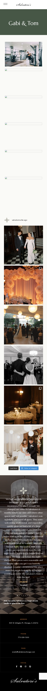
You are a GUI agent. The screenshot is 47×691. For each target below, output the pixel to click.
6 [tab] (28, 595)
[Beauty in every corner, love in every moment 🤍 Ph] (23, 245)
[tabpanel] (23, 543)
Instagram (25, 666)
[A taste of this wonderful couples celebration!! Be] (23, 365)
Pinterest (21, 666)
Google (30, 666)
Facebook (16, 666)
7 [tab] (30, 595)
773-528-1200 (23, 637)
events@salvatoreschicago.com (23, 652)
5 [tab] (26, 595)
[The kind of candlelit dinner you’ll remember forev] (23, 405)
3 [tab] (21, 595)
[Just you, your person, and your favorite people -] (23, 325)
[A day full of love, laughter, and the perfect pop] (23, 445)
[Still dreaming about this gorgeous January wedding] (23, 285)
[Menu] (5, 4)
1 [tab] (17, 595)
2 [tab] (19, 595)
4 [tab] (23, 595)
